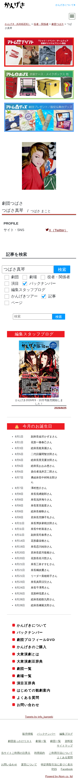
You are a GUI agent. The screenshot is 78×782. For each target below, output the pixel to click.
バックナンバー (42, 283)
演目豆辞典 (26, 683)
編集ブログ (66, 733)
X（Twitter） (58, 230)
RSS (54, 769)
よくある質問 (28, 698)
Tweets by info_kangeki (39, 716)
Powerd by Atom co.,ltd (59, 776)
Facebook (67, 769)
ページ (17, 303)
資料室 (69, 741)
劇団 (15, 277)
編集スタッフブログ (28, 290)
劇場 (33, 277)
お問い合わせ (28, 705)
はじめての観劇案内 (34, 690)
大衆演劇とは (28, 654)
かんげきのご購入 (32, 647)
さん (44, 436)
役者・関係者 (58, 277)
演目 (15, 283)
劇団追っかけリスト (20, 741)
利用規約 (39, 752)
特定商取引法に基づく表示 (57, 764)
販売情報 (27, 733)
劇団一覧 (24, 669)
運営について (29, 764)
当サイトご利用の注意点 (15, 752)
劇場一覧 (24, 676)
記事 (52, 296)
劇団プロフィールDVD (36, 640)
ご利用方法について (61, 752)
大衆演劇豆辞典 (30, 661)
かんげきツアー (24, 296)
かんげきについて (64, 5)
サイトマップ (65, 745)
